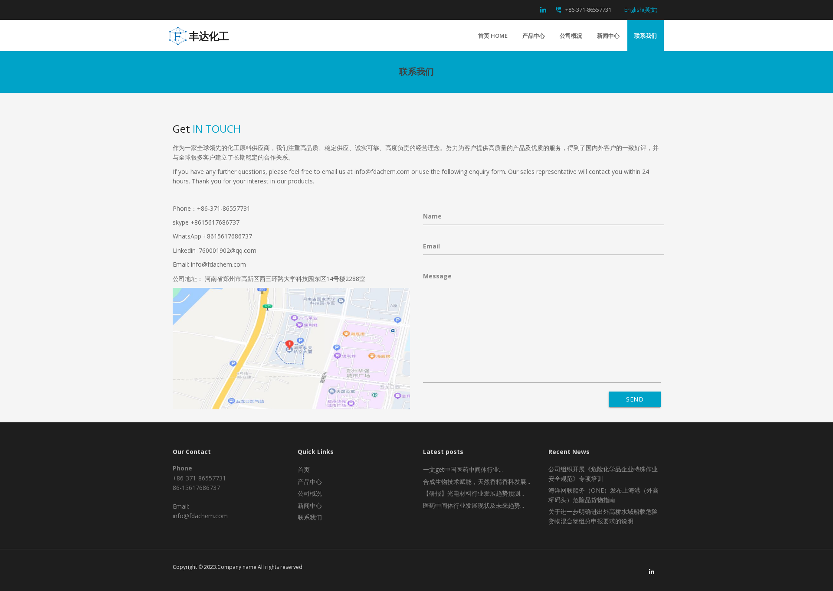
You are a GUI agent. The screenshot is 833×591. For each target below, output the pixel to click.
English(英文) (640, 9)
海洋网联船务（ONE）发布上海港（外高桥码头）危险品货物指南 (603, 495)
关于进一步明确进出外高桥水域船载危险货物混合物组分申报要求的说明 (603, 516)
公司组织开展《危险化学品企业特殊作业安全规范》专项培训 (603, 474)
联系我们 (645, 35)
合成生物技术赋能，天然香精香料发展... (476, 481)
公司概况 (571, 35)
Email (431, 246)
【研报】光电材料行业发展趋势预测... (473, 493)
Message (437, 276)
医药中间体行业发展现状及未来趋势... (473, 505)
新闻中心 (608, 35)
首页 (304, 469)
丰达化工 (209, 33)
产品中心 (533, 35)
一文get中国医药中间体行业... (463, 469)
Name (432, 216)
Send (634, 399)
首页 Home (493, 35)
